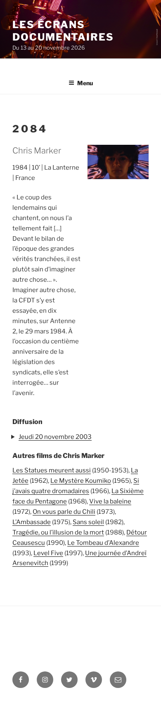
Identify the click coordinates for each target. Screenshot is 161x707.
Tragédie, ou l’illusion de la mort (58, 532)
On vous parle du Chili (64, 511)
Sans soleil (88, 522)
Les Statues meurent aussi (51, 470)
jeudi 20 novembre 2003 (55, 437)
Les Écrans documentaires (63, 31)
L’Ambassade (31, 522)
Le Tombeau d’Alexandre (103, 542)
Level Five (48, 553)
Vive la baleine (110, 501)
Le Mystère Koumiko (80, 480)
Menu (85, 82)
